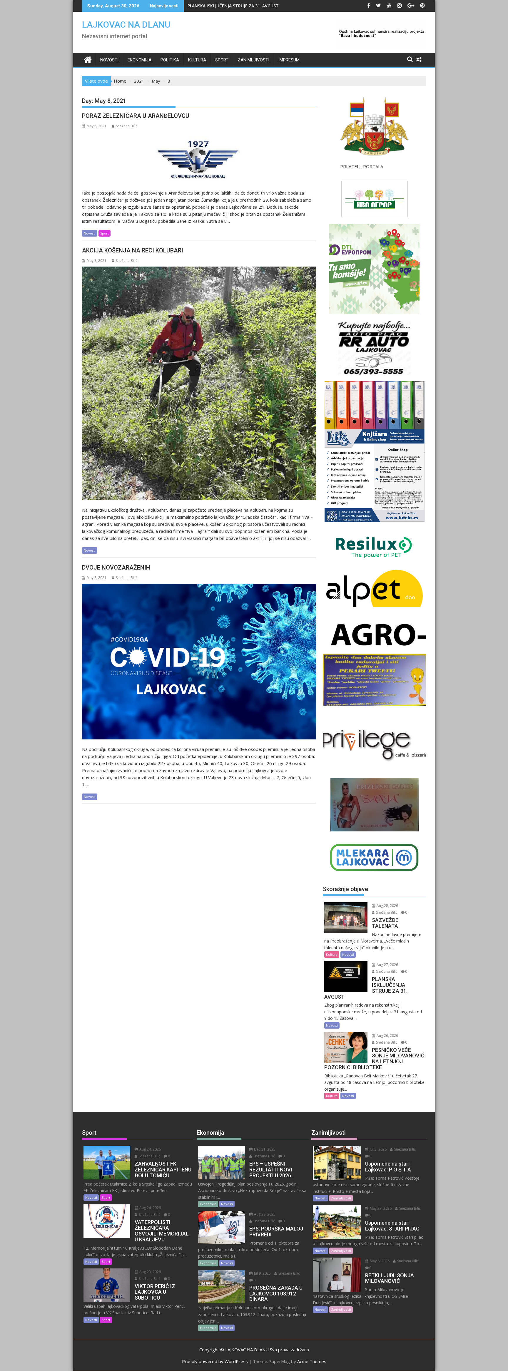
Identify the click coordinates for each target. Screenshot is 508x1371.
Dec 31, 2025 (264, 1149)
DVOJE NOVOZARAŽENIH (116, 567)
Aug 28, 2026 (387, 905)
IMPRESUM (289, 60)
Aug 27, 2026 (387, 964)
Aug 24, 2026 (149, 1149)
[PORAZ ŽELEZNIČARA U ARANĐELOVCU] (199, 157)
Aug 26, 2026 (387, 1035)
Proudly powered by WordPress (215, 1361)
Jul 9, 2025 (262, 1273)
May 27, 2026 (380, 1208)
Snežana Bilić (126, 125)
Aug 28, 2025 (264, 1214)
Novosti (109, 60)
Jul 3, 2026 (378, 1149)
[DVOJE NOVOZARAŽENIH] (199, 661)
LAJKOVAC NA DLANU (126, 24)
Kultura (197, 60)
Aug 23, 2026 (149, 1271)
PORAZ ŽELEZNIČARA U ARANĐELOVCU (135, 115)
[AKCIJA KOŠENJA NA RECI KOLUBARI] (199, 383)
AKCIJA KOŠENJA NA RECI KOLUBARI (132, 250)
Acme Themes (311, 1361)
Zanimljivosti (253, 60)
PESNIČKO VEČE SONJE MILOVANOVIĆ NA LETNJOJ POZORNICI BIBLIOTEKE (261, 6)
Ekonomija (139, 60)
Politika (170, 60)
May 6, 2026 (379, 1260)
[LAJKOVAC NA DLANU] (88, 58)
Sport (221, 60)
